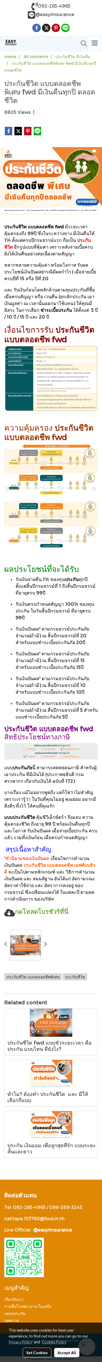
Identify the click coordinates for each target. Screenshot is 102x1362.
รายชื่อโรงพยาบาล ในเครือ (27, 1306)
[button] (82, 43)
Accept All (67, 1352)
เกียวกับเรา (13, 1299)
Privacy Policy (20, 1341)
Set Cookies (37, 1352)
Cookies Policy (54, 1341)
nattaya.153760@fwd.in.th (34, 1218)
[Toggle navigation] (94, 43)
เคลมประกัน (15, 1313)
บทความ (11, 1320)
